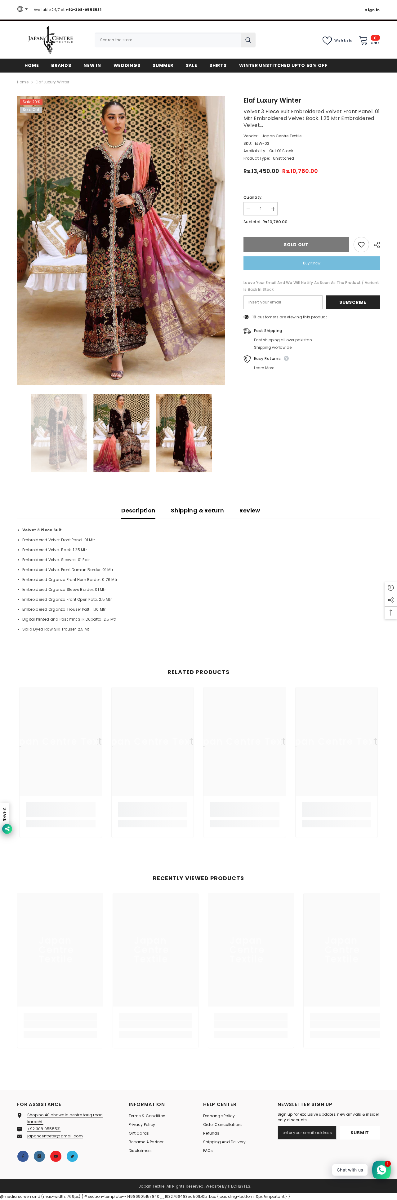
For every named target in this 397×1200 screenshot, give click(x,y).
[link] (61, 813)
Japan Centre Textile (282, 136)
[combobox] (168, 40)
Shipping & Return (197, 510)
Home (23, 82)
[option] (121, 240)
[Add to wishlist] (361, 244)
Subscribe (352, 302)
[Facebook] (23, 1156)
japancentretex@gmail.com (55, 1136)
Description (138, 510)
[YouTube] (56, 1156)
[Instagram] (39, 1156)
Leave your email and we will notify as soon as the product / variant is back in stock (311, 286)
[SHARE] (374, 244)
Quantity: (252, 197)
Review (249, 510)
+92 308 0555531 (44, 1128)
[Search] (175, 40)
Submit (359, 1133)
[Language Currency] (23, 10)
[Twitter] (72, 1156)
